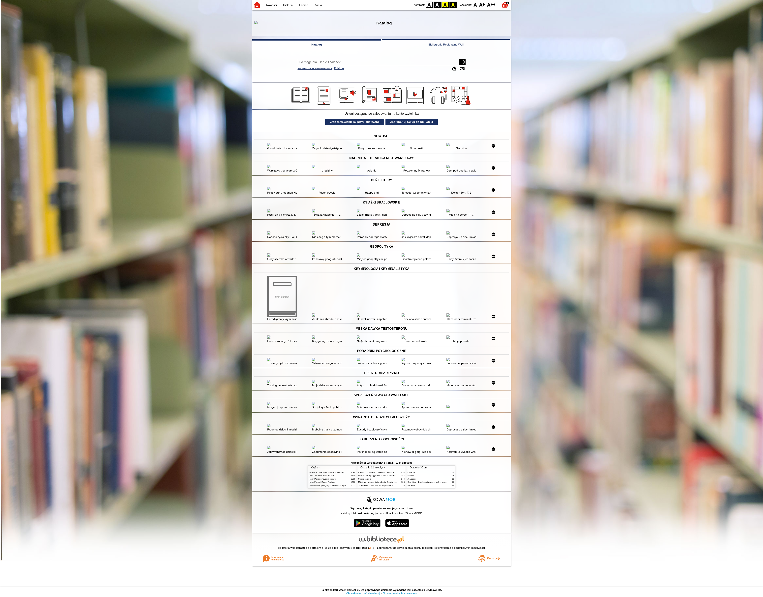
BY (453, 4)
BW (437, 4)
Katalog (316, 44)
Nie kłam (411, 485)
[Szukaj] (462, 62)
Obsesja (411, 472)
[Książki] (301, 104)
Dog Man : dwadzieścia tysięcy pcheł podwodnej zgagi (432, 482)
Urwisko (411, 475)
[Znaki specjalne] (462, 68)
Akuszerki (412, 479)
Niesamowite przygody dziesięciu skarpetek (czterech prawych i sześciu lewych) (345, 485)
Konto (318, 5)
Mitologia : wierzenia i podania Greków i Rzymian (331, 472)
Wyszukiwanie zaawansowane (315, 68)
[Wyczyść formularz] (454, 68)
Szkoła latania (364, 479)
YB (445, 4)
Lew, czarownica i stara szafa (322, 475)
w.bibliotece (362, 547)
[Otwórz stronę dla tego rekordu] (283, 145)
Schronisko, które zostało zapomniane (375, 485)
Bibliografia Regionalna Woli (446, 44)
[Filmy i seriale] (415, 104)
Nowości (271, 5)
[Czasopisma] (370, 104)
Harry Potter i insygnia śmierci (322, 479)
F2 (491, 4)
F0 (475, 4)
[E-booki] (324, 104)
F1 (482, 4)
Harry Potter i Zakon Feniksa (322, 482)
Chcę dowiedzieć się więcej (363, 593)
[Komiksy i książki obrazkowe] (393, 104)
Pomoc (303, 5)
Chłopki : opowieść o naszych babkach (376, 472)
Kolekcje (339, 68)
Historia (288, 5)
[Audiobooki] (347, 104)
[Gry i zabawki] (461, 104)
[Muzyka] (438, 104)
